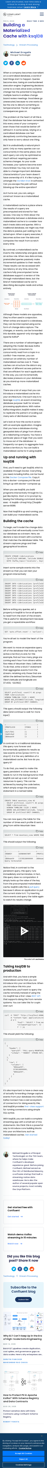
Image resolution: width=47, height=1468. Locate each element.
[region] (23, 1450)
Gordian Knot (24, 180)
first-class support (34, 1106)
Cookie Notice (25, 1448)
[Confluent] (11, 14)
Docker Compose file (20, 477)
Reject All (23, 1459)
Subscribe (23, 1299)
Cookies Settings (23, 1465)
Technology (9, 44)
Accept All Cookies (23, 1453)
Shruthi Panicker (12, 1359)
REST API (36, 996)
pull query (34, 886)
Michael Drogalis (20, 52)
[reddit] (23, 63)
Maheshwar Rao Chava (15, 1362)
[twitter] (5, 63)
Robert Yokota (11, 1422)
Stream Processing (28, 44)
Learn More (30, 7)
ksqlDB (16, 400)
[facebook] (11, 63)
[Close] (42, 1436)
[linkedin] (17, 63)
